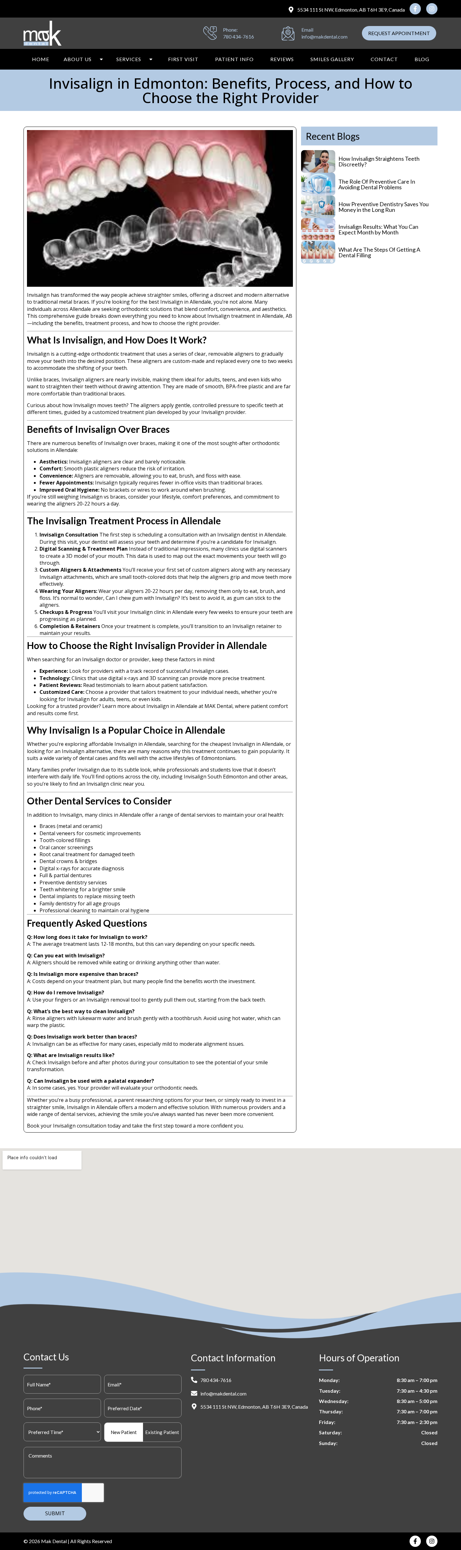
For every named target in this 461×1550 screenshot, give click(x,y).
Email (307, 30)
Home (40, 59)
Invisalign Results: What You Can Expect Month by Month (378, 229)
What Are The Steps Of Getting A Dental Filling (379, 252)
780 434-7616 (238, 36)
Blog (422, 59)
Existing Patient (162, 1432)
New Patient (124, 1432)
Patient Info (234, 59)
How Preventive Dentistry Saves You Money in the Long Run (383, 207)
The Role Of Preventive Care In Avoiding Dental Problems (376, 184)
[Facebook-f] (415, 8)
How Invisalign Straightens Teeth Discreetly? (379, 161)
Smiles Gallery (332, 59)
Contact (384, 59)
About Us (78, 59)
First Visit (183, 59)
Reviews (282, 59)
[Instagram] (431, 8)
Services (128, 59)
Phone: (230, 30)
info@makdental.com (324, 36)
